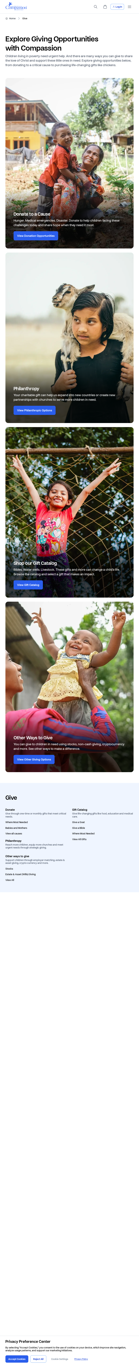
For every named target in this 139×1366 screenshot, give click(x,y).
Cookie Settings (59, 1359)
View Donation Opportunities (36, 236)
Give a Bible (78, 827)
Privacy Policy (81, 1359)
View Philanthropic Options (34, 410)
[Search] (96, 7)
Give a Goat (78, 822)
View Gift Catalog (28, 585)
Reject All (38, 1359)
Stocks (9, 868)
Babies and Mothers (16, 827)
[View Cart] (105, 7)
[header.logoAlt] (16, 9)
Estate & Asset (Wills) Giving (20, 874)
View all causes (13, 833)
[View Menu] (129, 7)
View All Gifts (79, 839)
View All (9, 880)
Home (12, 18)
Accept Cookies (16, 1359)
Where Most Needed (16, 822)
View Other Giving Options (34, 759)
